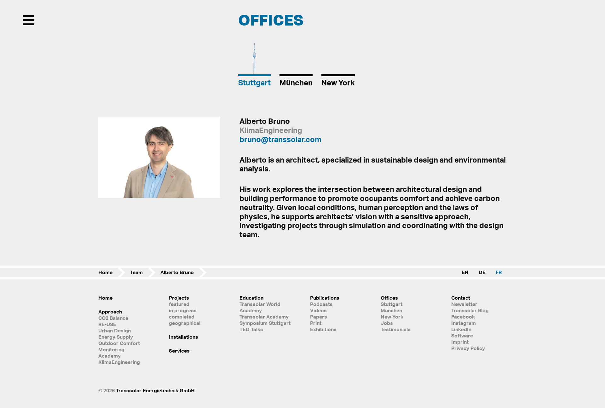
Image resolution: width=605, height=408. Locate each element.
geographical (184, 323)
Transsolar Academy (264, 316)
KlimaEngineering (119, 362)
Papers (318, 316)
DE (482, 272)
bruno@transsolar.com (280, 139)
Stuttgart (391, 304)
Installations (183, 337)
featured (179, 304)
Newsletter (464, 304)
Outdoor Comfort (119, 343)
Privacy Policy (468, 348)
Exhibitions (323, 329)
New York (392, 316)
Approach (110, 311)
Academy (109, 356)
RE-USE (107, 324)
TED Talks (251, 329)
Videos (318, 310)
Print (315, 323)
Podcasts (321, 304)
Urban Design (114, 330)
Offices (389, 298)
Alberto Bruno (177, 272)
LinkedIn (461, 329)
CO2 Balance (113, 318)
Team (136, 272)
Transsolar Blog (470, 310)
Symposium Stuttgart (265, 323)
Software (462, 335)
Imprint (460, 342)
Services (179, 351)
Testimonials (396, 329)
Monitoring (111, 349)
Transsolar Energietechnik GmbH (155, 390)
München (391, 310)
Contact (460, 298)
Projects (179, 298)
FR (499, 272)
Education (251, 298)
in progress (183, 310)
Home (105, 272)
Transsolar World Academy (259, 307)
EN (465, 272)
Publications (324, 298)
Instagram (463, 323)
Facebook (463, 316)
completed (181, 316)
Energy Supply (115, 337)
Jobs (387, 323)
